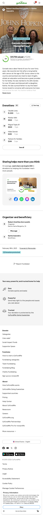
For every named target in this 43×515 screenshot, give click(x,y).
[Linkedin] (33, 199)
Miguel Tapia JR (14, 125)
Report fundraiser (23, 264)
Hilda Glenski (13, 132)
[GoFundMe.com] (21, 3)
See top (36, 105)
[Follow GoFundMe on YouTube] (8, 448)
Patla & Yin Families (15, 139)
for (21, 10)
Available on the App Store (20, 454)
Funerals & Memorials (28, 248)
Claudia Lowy (13, 111)
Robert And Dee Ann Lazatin (19, 222)
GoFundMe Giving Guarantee (19, 315)
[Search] (4, 3)
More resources (8, 431)
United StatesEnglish (22, 442)
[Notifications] (35, 3)
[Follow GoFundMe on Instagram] (16, 448)
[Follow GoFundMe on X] (12, 448)
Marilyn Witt (12, 118)
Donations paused (22, 39)
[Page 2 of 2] (22, 49)
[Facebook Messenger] (27, 199)
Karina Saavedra (14, 236)
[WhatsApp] (22, 199)
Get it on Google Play (8, 454)
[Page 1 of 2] (21, 49)
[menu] (39, 3)
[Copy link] (10, 199)
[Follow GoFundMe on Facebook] (4, 448)
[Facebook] (16, 199)
